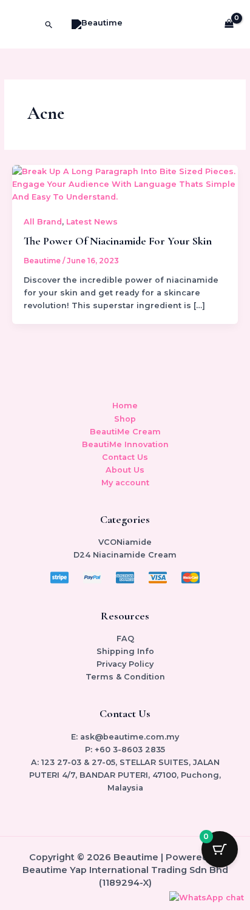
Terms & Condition (125, 676)
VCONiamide (125, 542)
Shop (125, 418)
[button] (49, 24)
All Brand (43, 221)
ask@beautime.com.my (129, 736)
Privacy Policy (125, 664)
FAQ (125, 638)
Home (125, 405)
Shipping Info (125, 651)
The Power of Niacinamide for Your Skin (118, 241)
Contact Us (125, 457)
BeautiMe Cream (125, 431)
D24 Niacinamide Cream (125, 554)
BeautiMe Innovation (125, 444)
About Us (125, 469)
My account (125, 482)
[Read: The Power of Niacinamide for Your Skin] (125, 183)
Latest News (92, 221)
